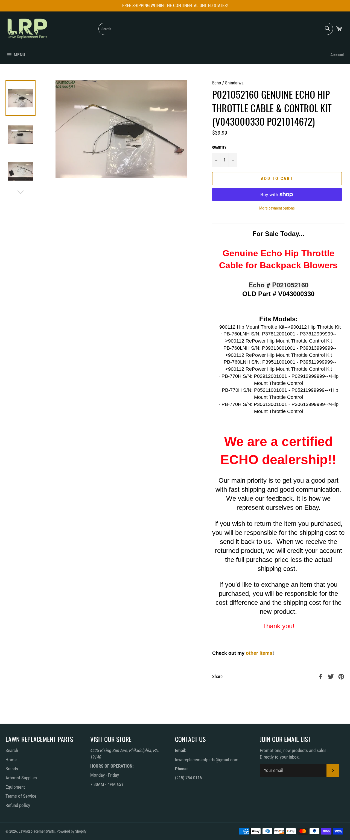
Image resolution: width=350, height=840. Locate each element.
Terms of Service (20, 796)
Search (11, 750)
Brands (11, 768)
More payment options (277, 208)
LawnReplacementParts (37, 831)
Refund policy (17, 805)
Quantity (219, 147)
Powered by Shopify (71, 831)
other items (259, 653)
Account (337, 54)
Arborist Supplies (21, 777)
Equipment (15, 787)
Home (11, 759)
